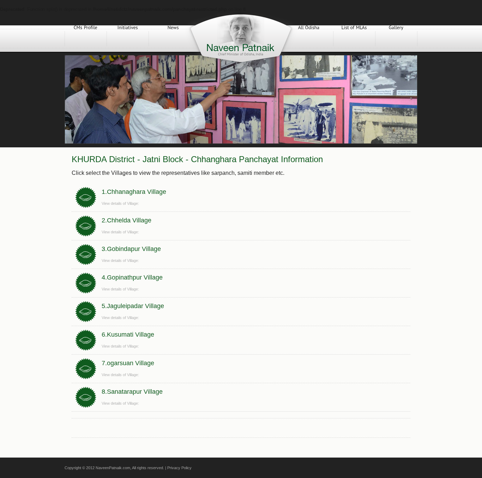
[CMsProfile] (86, 38)
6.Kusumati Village (128, 334)
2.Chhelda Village (126, 220)
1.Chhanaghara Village (134, 191)
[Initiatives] (128, 38)
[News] (173, 38)
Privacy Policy (179, 468)
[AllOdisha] (308, 38)
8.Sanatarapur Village (132, 391)
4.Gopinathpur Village (132, 277)
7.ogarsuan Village (128, 363)
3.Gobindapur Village (131, 248)
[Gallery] (396, 38)
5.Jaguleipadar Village (133, 306)
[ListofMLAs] (354, 38)
